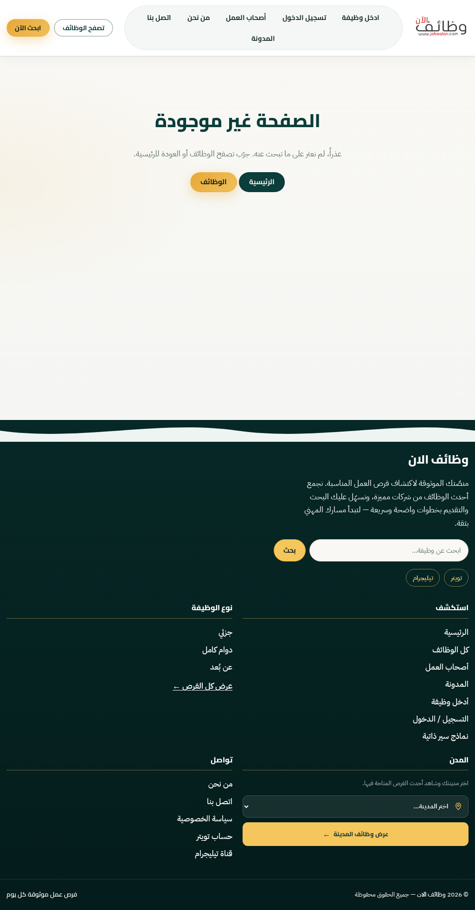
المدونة (263, 38)
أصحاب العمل (246, 17)
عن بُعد (221, 667)
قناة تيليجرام (213, 853)
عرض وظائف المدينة (356, 834)
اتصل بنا (159, 17)
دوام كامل (217, 650)
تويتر (456, 578)
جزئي (225, 632)
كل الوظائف (450, 650)
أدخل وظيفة (450, 702)
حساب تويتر (214, 836)
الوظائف (213, 181)
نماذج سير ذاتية (446, 736)
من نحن (198, 17)
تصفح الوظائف (83, 28)
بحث (289, 550)
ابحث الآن (28, 28)
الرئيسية (262, 181)
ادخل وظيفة (360, 17)
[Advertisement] (237, 331)
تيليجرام (423, 578)
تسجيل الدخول (304, 17)
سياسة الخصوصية (204, 819)
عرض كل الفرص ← (202, 686)
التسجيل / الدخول (441, 719)
